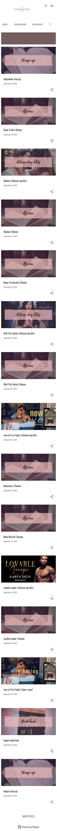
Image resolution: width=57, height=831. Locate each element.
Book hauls (37, 24)
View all (7, 41)
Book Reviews (20, 24)
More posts (28, 816)
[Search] (46, 5)
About (5, 24)
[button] (51, 90)
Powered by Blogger (30, 827)
